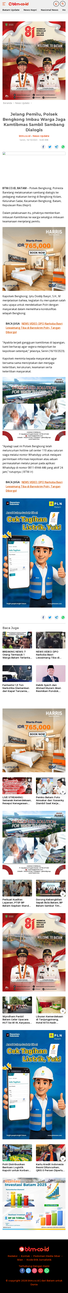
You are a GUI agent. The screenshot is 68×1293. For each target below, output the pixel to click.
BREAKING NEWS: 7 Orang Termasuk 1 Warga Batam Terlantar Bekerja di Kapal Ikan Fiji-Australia (16, 654)
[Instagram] (34, 1271)
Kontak (25, 1256)
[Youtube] (40, 1271)
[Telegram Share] (56, 146)
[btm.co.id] (18, 4)
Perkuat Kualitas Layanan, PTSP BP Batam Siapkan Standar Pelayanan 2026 (16, 902)
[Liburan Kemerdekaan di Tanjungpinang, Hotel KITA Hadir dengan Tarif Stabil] (51, 1004)
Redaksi (12, 1256)
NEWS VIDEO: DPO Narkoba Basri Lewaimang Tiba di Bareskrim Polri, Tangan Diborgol (50, 654)
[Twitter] (28, 1271)
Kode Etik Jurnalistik (39, 1259)
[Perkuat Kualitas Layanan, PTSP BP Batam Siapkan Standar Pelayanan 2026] (17, 888)
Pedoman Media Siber (46, 1256)
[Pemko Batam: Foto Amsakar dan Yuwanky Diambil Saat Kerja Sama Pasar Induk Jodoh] (51, 785)
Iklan (20, 1259)
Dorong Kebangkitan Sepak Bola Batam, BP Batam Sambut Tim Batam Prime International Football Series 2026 (49, 902)
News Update (41, 135)
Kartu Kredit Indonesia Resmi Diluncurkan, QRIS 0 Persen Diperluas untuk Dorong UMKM (51, 1167)
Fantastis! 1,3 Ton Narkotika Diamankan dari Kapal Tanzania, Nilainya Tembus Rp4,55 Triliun (16, 688)
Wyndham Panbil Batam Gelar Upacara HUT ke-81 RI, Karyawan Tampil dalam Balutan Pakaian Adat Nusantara (17, 1019)
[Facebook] (22, 1271)
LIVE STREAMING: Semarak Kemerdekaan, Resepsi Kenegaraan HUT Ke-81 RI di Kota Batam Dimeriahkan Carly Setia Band (16, 800)
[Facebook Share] (43, 146)
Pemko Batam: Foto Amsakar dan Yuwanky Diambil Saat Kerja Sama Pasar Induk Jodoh (50, 800)
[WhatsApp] (46, 1271)
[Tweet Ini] (49, 146)
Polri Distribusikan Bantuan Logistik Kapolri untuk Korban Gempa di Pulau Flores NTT (16, 1167)
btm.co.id (24, 135)
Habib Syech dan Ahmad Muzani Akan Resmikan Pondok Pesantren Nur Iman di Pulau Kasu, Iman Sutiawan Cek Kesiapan (50, 688)
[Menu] (4, 4)
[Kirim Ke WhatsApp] (63, 146)
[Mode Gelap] (56, 4)
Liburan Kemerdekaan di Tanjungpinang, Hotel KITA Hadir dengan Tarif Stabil (49, 1019)
